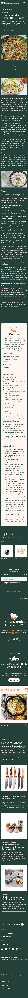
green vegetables (13, 157)
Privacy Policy (23, 959)
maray (10, 981)
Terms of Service (6, 988)
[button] (24, 3)
